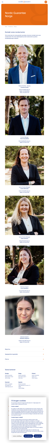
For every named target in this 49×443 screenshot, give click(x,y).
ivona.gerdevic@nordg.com (24, 290)
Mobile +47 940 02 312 (24, 142)
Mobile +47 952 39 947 (24, 242)
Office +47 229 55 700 (24, 92)
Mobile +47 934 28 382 (24, 192)
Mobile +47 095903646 (24, 91)
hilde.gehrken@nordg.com (24, 240)
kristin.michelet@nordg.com (24, 190)
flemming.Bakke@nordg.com (24, 141)
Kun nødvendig (28, 436)
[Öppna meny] (46, 2)
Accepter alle (38, 436)
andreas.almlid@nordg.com (24, 89)
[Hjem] (24, 2)
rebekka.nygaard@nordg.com (24, 340)
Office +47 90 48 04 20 (24, 292)
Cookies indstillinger (17, 436)
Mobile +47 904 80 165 (24, 342)
